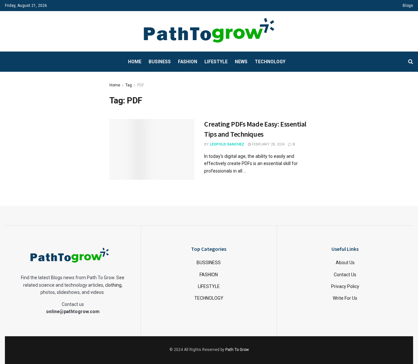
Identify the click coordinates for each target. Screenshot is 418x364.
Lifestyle (216, 61)
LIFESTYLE (209, 286)
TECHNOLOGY (208, 298)
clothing (113, 285)
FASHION (209, 274)
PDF (140, 85)
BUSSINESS (209, 262)
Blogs (408, 5)
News (241, 61)
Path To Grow (237, 349)
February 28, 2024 (267, 144)
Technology (270, 61)
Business (160, 61)
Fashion (187, 61)
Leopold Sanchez (227, 144)
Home (134, 61)
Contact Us (345, 274)
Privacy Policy (345, 286)
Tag (128, 85)
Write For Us (345, 298)
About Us (345, 262)
